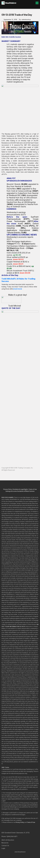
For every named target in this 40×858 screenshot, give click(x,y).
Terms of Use (33, 489)
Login (3, 848)
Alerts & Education (8, 840)
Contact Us (5, 846)
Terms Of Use (31, 822)
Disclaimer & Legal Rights (20, 489)
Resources (5, 843)
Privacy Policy (7, 489)
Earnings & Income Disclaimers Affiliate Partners (20, 491)
